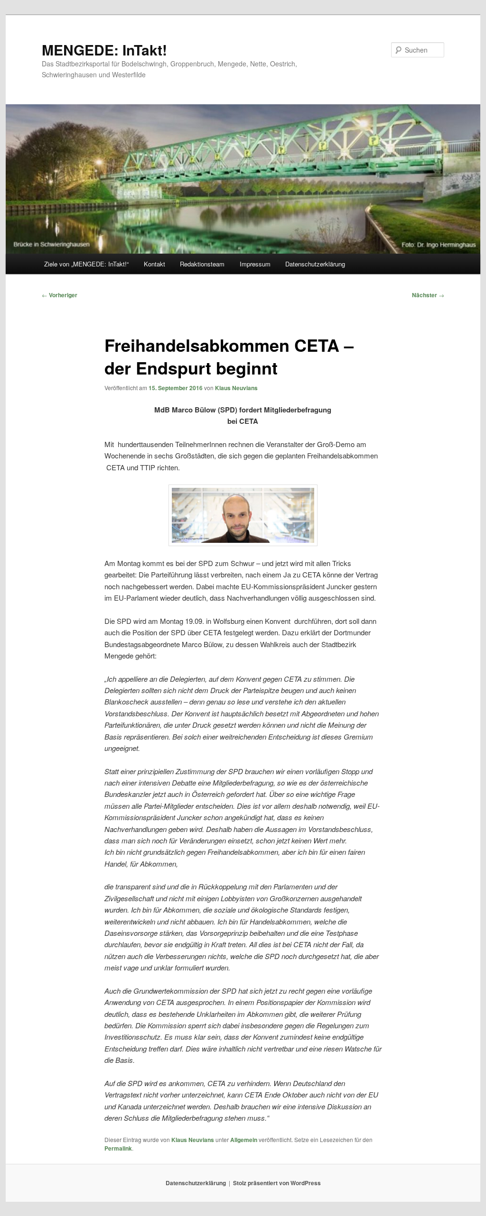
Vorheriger (59, 295)
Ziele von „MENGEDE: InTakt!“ (86, 263)
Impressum (255, 263)
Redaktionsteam (202, 263)
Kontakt (154, 263)
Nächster (428, 295)
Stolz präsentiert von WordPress (277, 1183)
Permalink (118, 1148)
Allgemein (243, 1139)
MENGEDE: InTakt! (104, 49)
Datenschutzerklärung (315, 263)
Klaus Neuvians (236, 388)
